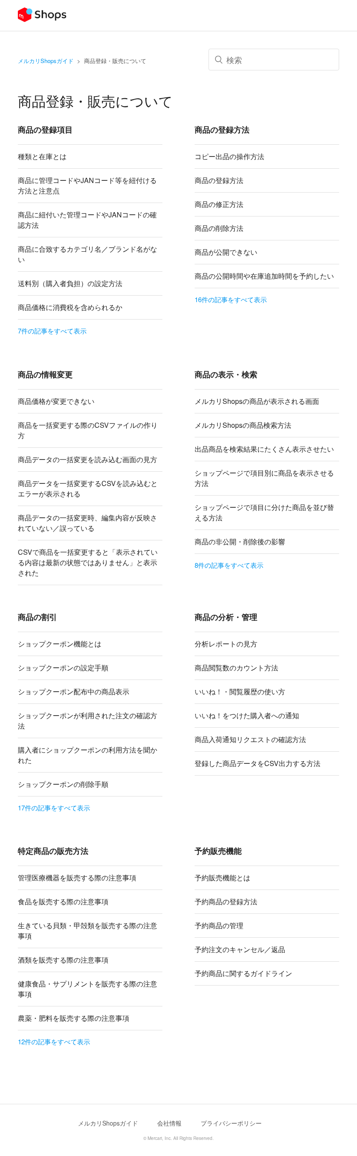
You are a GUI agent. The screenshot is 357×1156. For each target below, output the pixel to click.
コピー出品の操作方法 (229, 156)
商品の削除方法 (219, 228)
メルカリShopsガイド (46, 61)
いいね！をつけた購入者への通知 (247, 715)
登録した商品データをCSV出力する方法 (257, 763)
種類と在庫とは (42, 156)
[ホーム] (42, 19)
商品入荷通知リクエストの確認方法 (250, 739)
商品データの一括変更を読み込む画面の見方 (87, 459)
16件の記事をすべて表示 (231, 299)
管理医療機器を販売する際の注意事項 (77, 878)
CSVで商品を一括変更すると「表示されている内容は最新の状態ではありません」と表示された (88, 562)
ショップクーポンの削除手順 (63, 784)
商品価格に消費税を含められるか (70, 307)
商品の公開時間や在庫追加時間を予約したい (264, 276)
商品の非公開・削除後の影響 (240, 541)
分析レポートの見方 (226, 644)
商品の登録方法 (219, 180)
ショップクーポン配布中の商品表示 (73, 691)
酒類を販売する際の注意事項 (63, 960)
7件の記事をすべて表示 (52, 330)
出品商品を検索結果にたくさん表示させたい (264, 449)
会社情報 (169, 1123)
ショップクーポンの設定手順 (63, 668)
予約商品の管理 (219, 925)
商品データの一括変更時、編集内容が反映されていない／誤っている (87, 523)
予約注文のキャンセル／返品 (240, 949)
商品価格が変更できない (56, 401)
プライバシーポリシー (231, 1123)
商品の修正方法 (219, 204)
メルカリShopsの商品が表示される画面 (257, 401)
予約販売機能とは (222, 878)
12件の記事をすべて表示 (54, 1041)
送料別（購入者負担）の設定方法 (70, 283)
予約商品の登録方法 (226, 901)
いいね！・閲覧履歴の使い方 (240, 691)
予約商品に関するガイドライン (243, 973)
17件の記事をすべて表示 (54, 807)
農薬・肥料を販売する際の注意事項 (73, 1018)
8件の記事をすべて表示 (229, 565)
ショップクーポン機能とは (59, 644)
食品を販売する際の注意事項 (63, 901)
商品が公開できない (226, 252)
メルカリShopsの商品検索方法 (243, 425)
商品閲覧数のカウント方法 (236, 668)
